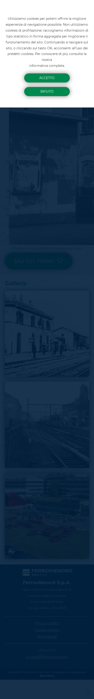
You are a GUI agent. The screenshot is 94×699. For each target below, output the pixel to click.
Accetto (47, 78)
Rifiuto (47, 92)
